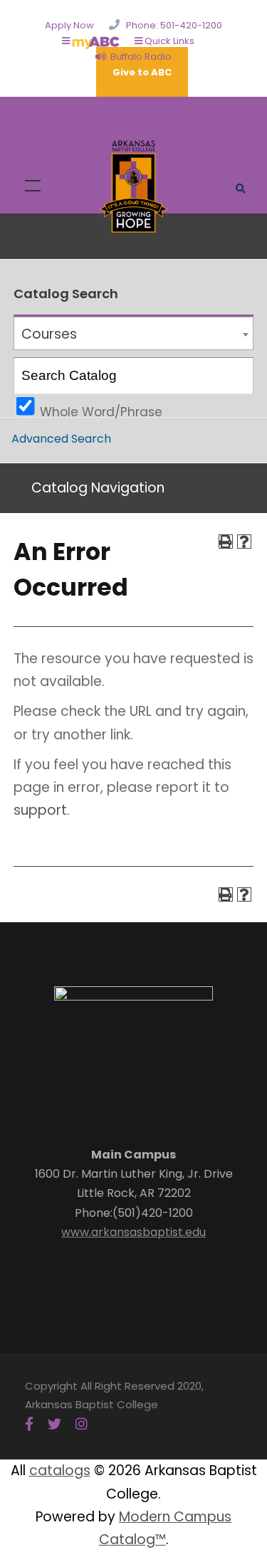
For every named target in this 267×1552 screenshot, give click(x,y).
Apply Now (69, 25)
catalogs (59, 1470)
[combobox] (133, 334)
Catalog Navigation (97, 487)
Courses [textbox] (49, 334)
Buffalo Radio (139, 56)
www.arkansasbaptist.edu (133, 1232)
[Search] (235, 375)
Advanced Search (61, 439)
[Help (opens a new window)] (244, 541)
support (40, 810)
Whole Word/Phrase (101, 410)
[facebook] (29, 1424)
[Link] (133, 185)
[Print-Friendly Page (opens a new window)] (226, 541)
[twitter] (54, 1424)
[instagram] (81, 1424)
